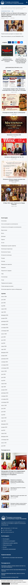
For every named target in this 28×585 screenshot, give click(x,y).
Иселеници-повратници (6, 248)
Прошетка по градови (6, 270)
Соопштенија (4, 276)
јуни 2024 (3, 377)
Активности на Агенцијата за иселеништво (11, 227)
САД (2, 273)
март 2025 (3, 349)
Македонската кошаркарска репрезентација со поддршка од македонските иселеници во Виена (17, 481)
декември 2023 (4, 393)
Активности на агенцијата (9, 541)
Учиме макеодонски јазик (7, 286)
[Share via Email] (21, 42)
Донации (3, 236)
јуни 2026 (3, 302)
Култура (3, 261)
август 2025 (4, 333)
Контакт (5, 547)
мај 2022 (3, 430)
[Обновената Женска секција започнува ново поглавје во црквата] (14, 169)
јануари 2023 (4, 427)
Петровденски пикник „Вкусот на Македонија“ (14, 112)
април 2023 (3, 417)
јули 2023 (3, 408)
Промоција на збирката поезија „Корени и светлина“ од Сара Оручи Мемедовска (18, 504)
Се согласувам (6, 583)
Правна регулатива (7, 545)
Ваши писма (4, 230)
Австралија (4, 220)
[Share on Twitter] (15, 42)
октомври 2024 (4, 365)
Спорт (2, 280)
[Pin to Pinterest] (18, 42)
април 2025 (3, 346)
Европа (3, 239)
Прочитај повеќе (14, 583)
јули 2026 (3, 299)
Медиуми (3, 267)
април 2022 (3, 433)
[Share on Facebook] (13, 42)
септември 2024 (5, 368)
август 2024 (4, 371)
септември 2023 (5, 402)
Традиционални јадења (6, 283)
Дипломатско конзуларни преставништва (12, 557)
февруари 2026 (4, 315)
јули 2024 (3, 374)
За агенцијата (6, 539)
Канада (3, 258)
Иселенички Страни (6, 252)
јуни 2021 (3, 445)
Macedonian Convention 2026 (14, 134)
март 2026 (3, 312)
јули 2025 (3, 337)
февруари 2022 (4, 436)
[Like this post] (9, 42)
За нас (2, 242)
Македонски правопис (6, 264)
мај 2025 (3, 343)
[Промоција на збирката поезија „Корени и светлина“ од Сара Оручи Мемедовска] (5, 505)
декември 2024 (4, 358)
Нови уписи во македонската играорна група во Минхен (18, 488)
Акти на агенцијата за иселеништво (9, 224)
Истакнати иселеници (6, 255)
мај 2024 (3, 380)
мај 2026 (3, 305)
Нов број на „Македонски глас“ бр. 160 (14, 157)
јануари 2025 (4, 355)
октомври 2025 (4, 327)
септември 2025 (5, 330)
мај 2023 (3, 414)
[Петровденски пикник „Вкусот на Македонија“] (14, 102)
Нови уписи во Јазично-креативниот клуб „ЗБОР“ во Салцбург (18, 496)
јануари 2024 (4, 389)
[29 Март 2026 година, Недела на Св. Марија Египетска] (14, 192)
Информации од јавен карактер (8, 245)
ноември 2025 (4, 324)
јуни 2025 (3, 340)
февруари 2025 (4, 352)
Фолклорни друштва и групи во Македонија (11, 289)
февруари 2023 (4, 424)
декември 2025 (4, 321)
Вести (2, 233)
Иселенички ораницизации (9, 549)
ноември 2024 (4, 361)
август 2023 (4, 405)
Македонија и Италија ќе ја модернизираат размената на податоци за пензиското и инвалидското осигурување (13, 473)
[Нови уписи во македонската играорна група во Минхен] (5, 489)
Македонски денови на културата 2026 (9, 577)
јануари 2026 (4, 318)
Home (2, 7)
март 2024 (3, 386)
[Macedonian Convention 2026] (14, 124)
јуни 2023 (3, 411)
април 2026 (3, 309)
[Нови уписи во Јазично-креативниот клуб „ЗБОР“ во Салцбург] (5, 497)
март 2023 (3, 421)
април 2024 (3, 383)
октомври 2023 (4, 399)
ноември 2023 (4, 396)
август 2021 (4, 442)
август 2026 (4, 296)
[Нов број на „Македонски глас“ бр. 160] (14, 146)
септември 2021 (5, 439)
